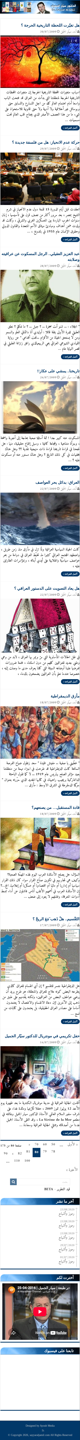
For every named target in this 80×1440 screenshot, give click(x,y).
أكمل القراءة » (70, 128)
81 (28, 1151)
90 (6, 1153)
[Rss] (43, 1430)
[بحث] (13, 1182)
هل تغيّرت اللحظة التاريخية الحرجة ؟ (50, 25)
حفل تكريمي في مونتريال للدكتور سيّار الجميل (42, 1036)
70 (36, 1144)
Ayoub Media (47, 1425)
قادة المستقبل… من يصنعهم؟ (56, 807)
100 (27, 1161)
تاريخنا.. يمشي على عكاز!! (58, 371)
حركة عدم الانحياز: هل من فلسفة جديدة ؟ (46, 142)
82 (20, 1153)
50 (53, 1144)
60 (45, 1144)
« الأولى (73, 1144)
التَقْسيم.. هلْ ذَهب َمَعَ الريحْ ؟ (56, 919)
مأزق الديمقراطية (65, 696)
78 (53, 1151)
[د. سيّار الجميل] (40, 7)
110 (17, 1161)
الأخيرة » (72, 1170)
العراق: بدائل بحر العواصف (58, 482)
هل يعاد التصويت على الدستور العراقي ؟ (47, 588)
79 (45, 1151)
